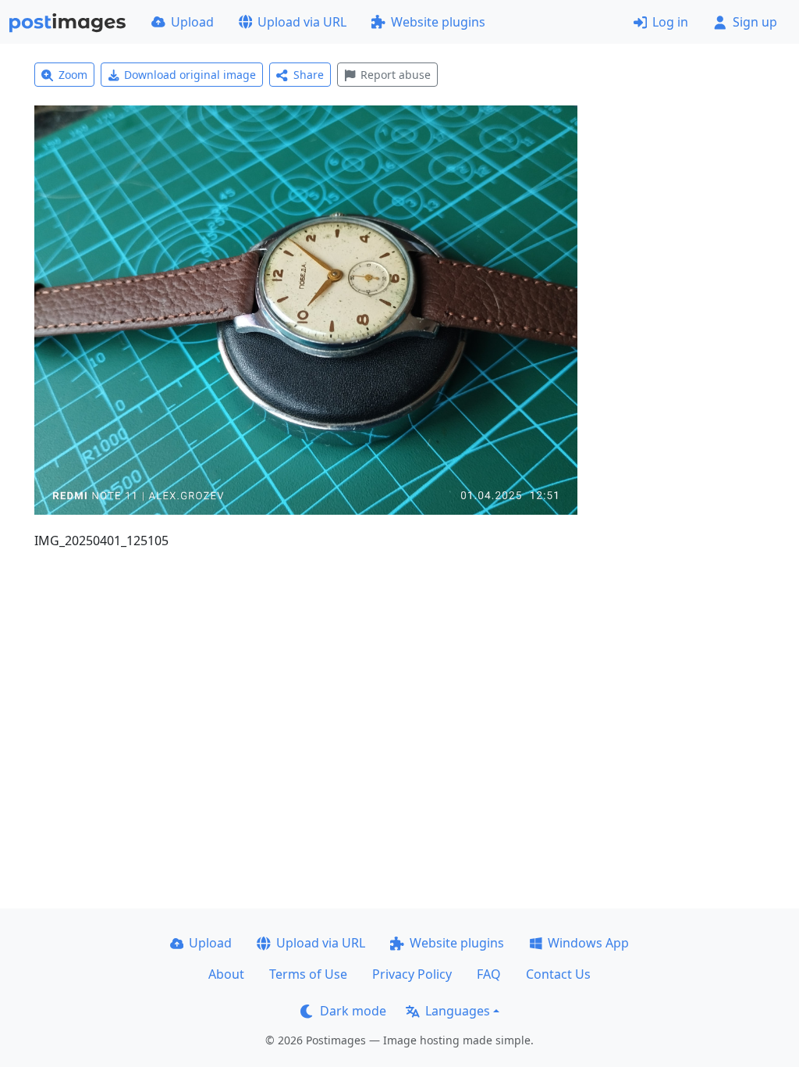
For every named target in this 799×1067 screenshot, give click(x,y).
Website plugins (438, 21)
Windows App (588, 942)
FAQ (489, 974)
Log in (670, 21)
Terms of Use (308, 974)
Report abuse (395, 74)
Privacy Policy (412, 974)
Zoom (73, 74)
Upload (192, 21)
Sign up (755, 21)
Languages (457, 1010)
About (226, 974)
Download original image (190, 74)
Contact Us (558, 974)
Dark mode (353, 1010)
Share (308, 74)
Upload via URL (301, 21)
